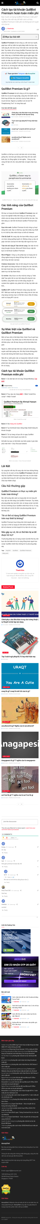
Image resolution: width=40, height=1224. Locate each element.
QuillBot (15, 550)
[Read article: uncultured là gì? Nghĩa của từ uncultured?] (5, 139)
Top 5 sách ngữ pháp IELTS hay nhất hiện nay (18, 657)
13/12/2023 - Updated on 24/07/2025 (21, 116)
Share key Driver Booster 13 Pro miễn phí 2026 (23, 1049)
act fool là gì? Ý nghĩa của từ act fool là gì (17, 795)
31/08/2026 (23, 1001)
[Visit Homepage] (20, 3)
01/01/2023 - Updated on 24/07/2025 (11, 797)
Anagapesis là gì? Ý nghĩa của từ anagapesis (18, 760)
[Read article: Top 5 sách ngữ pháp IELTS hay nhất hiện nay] (5, 123)
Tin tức (5, 652)
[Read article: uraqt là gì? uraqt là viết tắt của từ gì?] (5, 131)
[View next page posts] (21, 147)
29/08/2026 (23, 1018)
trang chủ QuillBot (16, 424)
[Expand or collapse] (36, 36)
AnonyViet (4, 1064)
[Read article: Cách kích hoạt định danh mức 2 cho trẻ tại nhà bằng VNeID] (6, 1008)
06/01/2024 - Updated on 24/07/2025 (14, 31)
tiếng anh (5, 553)
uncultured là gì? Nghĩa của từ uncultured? (17, 726)
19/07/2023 (15, 125)
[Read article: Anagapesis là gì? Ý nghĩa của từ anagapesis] (20, 745)
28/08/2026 (23, 1027)
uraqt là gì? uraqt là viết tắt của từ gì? (23, 129)
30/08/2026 (23, 1010)
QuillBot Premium (25, 550)
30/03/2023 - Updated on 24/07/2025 (21, 131)
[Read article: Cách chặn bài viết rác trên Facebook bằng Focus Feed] (6, 999)
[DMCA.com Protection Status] (5, 1189)
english (8, 550)
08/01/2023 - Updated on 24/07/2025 (11, 763)
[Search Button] (38, 3)
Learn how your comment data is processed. (18, 828)
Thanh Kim (10, 28)
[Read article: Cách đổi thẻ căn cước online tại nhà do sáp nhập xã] (6, 1016)
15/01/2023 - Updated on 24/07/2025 (21, 141)
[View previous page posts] (18, 147)
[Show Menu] (2, 3)
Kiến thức (6, 615)
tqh (13, 877)
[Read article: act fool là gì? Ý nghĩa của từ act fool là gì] (20, 779)
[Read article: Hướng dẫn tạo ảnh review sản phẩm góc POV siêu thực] (6, 1024)
